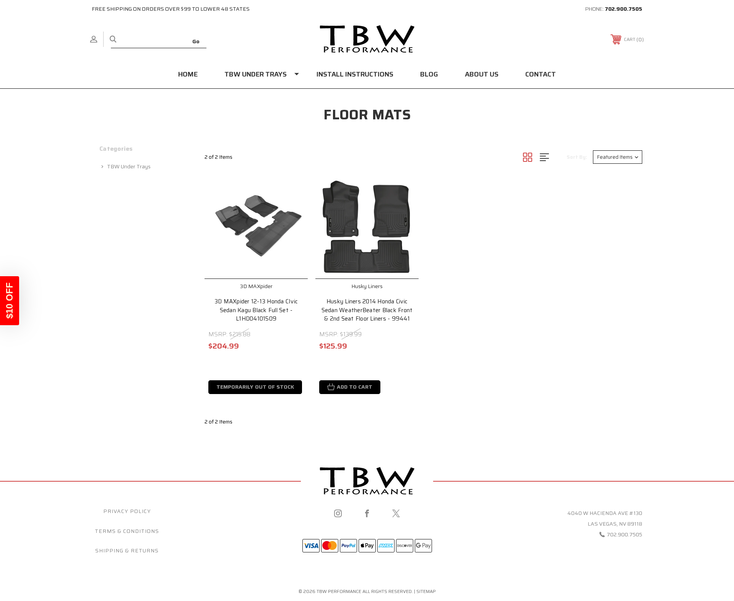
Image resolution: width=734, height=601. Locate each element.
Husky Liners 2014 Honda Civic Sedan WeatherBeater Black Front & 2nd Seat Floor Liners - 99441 (367, 310)
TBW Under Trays (255, 74)
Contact (540, 74)
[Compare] (292, 230)
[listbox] (617, 157)
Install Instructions (355, 74)
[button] (9, 300)
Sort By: (577, 157)
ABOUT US (482, 74)
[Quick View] (292, 191)
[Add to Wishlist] (292, 210)
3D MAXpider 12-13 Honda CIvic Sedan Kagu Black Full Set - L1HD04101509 (256, 310)
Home (188, 74)
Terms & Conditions (127, 531)
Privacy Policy (127, 511)
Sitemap (426, 591)
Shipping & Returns (127, 550)
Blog (429, 74)
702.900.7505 (623, 9)
